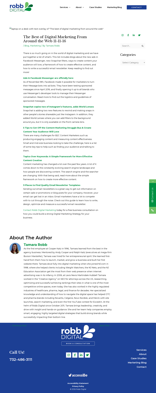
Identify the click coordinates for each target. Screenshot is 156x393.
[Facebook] (74, 355)
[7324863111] (152, 210)
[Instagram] (68, 355)
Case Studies (139, 358)
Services (141, 350)
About (143, 354)
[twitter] (139, 35)
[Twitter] (87, 355)
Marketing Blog (137, 362)
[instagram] (122, 35)
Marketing (35, 46)
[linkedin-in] (133, 35)
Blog (26, 46)
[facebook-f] (128, 35)
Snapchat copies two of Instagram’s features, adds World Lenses (58, 107)
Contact (142, 367)
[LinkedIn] (81, 355)
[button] (69, 7)
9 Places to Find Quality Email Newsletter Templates (51, 185)
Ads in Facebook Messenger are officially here (48, 78)
